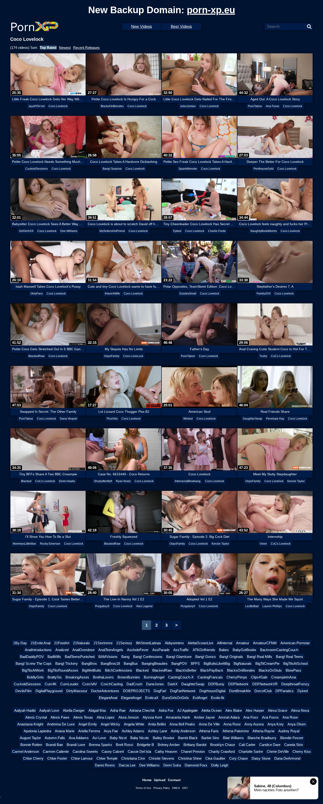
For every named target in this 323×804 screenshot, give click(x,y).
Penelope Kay (275, 418)
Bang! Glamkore (179, 657)
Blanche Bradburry (262, 738)
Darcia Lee (127, 765)
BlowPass (293, 670)
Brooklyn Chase (222, 745)
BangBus (131, 663)
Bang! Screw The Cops (34, 663)
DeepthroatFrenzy (295, 684)
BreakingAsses (77, 677)
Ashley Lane (157, 731)
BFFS (195, 663)
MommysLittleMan (24, 543)
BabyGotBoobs (244, 650)
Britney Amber (169, 745)
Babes (224, 650)
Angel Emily (88, 724)
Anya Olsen (297, 724)
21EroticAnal (40, 643)
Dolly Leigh (219, 765)
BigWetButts (91, 670)
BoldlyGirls (35, 677)
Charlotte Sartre (251, 751)
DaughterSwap (252, 418)
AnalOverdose (83, 650)
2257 (185, 788)
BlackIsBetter (186, 670)
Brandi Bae (54, 745)
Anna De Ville (209, 724)
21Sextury (124, 643)
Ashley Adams (133, 731)
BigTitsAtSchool (295, 663)
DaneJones (155, 684)
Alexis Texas (83, 717)
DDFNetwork (238, 684)
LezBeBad (252, 606)
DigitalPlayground (48, 691)
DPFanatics (284, 691)
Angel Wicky (110, 724)
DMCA (176, 788)
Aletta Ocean (211, 710)
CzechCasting (112, 684)
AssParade (161, 650)
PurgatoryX (102, 606)
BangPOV (179, 663)
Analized (62, 650)
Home (147, 780)
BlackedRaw (36, 356)
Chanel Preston (193, 751)
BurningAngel (154, 677)
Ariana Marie (64, 731)
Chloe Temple (107, 758)
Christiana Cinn (133, 758)
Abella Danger (74, 710)
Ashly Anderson (183, 731)
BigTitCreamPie (267, 663)
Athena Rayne (264, 731)
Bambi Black (188, 738)
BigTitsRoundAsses (63, 670)
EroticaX (151, 698)
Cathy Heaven (166, 751)
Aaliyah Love (49, 710)
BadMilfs (54, 657)
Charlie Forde (217, 231)
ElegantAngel (131, 698)
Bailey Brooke (163, 738)
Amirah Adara (229, 717)
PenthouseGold (263, 168)
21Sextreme (103, 643)
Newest (65, 48)
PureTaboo (255, 106)
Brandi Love (76, 745)
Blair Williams (233, 738)
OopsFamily (111, 356)
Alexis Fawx (60, 717)
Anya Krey (275, 724)
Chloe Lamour (82, 758)
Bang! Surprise (112, 168)
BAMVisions (108, 657)
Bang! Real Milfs (259, 657)
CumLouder (69, 684)
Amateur (242, 643)
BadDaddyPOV (32, 657)
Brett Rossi (124, 745)
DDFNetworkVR (265, 684)
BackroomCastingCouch (279, 650)
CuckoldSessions (36, 168)
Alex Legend (144, 606)
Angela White (134, 724)
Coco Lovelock (58, 106)
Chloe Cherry (33, 758)
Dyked (177, 231)
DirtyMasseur (76, 691)
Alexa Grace (277, 710)
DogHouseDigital (212, 691)
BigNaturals (243, 663)
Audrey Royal (288, 731)
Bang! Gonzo (205, 657)
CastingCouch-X (181, 677)
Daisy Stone (261, 758)
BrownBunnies (129, 677)
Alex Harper (255, 710)
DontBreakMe (240, 691)
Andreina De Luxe (61, 724)
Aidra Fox (166, 710)
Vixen (263, 543)
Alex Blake (233, 710)
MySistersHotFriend (112, 231)
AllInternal (224, 643)
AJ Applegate (187, 710)
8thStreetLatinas (148, 643)
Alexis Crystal (36, 717)
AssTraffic (181, 650)
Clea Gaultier (215, 758)
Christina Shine (189, 758)
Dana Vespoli (68, 418)
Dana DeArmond (287, 758)
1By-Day (20, 643)
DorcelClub (263, 691)
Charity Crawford (222, 751)
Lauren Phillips (272, 606)
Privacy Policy (161, 788)
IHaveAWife (112, 293)
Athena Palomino (236, 731)
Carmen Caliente (56, 751)
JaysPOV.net (36, 106)
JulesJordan (188, 106)
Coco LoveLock (133, 356)
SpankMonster (188, 168)
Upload (160, 780)
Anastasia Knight (30, 724)
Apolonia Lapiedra (37, 731)
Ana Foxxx (272, 106)
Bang (125, 657)
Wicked (188, 418)
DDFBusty (216, 684)
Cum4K (51, 684)
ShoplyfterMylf (103, 481)
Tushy (263, 356)
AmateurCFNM (265, 643)
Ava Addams (79, 738)
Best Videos (181, 26)
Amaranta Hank (178, 717)
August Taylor (30, 738)
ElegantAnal (108, 698)
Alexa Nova (300, 710)
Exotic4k (217, 698)
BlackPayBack (211, 670)
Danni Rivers (105, 765)
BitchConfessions (118, 670)
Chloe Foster (57, 758)
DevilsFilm (23, 691)
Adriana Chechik (142, 710)
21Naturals (81, 643)
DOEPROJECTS (136, 691)
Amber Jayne (204, 717)
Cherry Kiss (301, 751)
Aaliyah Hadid (24, 710)
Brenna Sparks (100, 745)
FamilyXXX (264, 293)
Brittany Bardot (194, 745)
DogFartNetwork (183, 691)
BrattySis (55, 677)
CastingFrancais (210, 677)
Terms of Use (143, 788)
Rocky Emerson (50, 543)
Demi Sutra (172, 765)
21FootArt (61, 643)
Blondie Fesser (291, 738)
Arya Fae (111, 731)
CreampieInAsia (283, 677)
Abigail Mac (97, 710)
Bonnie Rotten (31, 745)
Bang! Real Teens (289, 657)
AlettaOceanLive (200, 643)
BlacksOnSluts (270, 670)
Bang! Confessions (147, 657)
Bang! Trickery (66, 663)
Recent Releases (86, 48)
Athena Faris (209, 731)
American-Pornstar (295, 643)
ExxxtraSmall (187, 293)
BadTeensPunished (80, 657)
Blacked (26, 481)
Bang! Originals (231, 657)
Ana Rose (290, 717)
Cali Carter (247, 745)
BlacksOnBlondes (112, 106)
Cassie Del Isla (139, 751)
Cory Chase (238, 758)
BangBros (89, 663)
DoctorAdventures (105, 691)
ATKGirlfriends (204, 650)
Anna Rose (232, 724)
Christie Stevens (161, 758)
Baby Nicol (118, 738)
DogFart (160, 691)
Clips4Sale (259, 677)
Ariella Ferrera (89, 731)
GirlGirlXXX (26, 231)
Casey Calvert (113, 751)
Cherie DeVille (278, 751)
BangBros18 (110, 663)
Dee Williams (68, 231)
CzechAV (89, 684)
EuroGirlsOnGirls (175, 698)
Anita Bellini (157, 724)
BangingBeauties (155, 663)
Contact (174, 780)
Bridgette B (145, 745)
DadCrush (134, 684)
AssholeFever (137, 650)
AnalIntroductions (38, 650)
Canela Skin (293, 745)
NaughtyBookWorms (263, 231)
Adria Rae (118, 710)
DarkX (173, 684)
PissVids (112, 418)
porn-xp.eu (211, 10)
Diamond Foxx (196, 765)
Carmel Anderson (25, 751)
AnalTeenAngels (110, 650)
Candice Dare (269, 745)
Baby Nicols (139, 738)
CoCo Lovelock (281, 356)
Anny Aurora (254, 724)
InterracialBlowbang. (188, 481)
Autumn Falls (55, 738)
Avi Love (99, 738)
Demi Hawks (67, 481)
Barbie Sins (210, 738)
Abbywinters (174, 643)
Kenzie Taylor (296, 481)
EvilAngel (200, 698)
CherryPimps (237, 677)
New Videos (141, 26)
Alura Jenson (128, 717)
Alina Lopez (106, 717)
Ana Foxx (250, 717)
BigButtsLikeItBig (217, 663)
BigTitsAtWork (33, 670)
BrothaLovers (103, 677)
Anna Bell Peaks (182, 724)
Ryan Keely (123, 481)
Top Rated (48, 48)
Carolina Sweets (85, 751)
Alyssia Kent (152, 717)
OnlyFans (37, 293)
